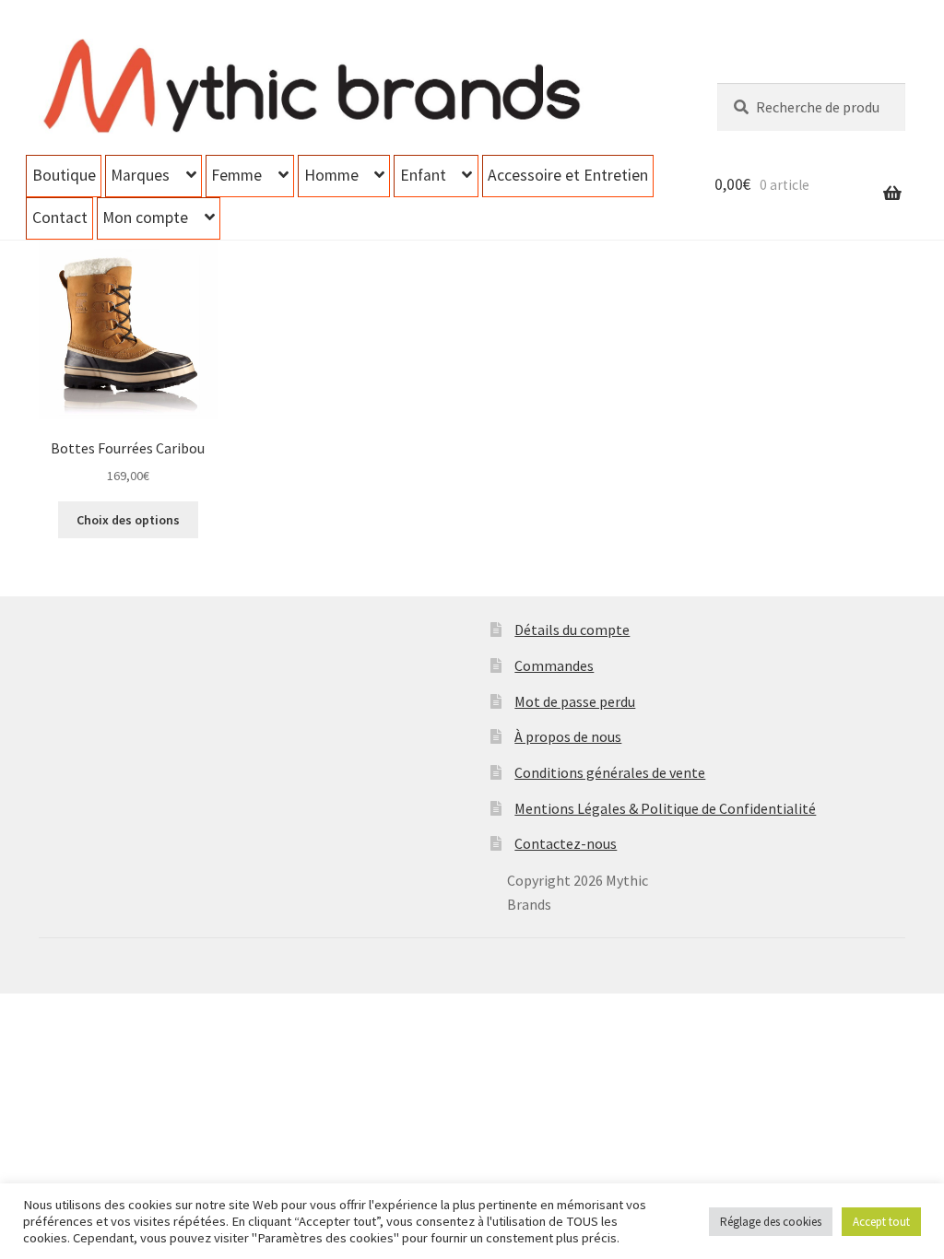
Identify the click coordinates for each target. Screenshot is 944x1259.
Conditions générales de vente (609, 772)
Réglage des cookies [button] (770, 1222)
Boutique (64, 175)
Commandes (554, 665)
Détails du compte (572, 629)
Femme (236, 175)
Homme (331, 175)
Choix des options (128, 520)
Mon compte (145, 217)
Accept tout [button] (881, 1222)
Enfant (423, 175)
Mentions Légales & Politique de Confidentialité (665, 808)
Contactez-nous (565, 843)
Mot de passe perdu (574, 701)
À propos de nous (567, 736)
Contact (60, 217)
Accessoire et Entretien (568, 175)
